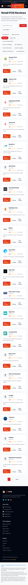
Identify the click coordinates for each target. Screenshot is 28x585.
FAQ (4, 545)
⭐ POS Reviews (7, 507)
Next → (17, 479)
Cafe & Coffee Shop (7, 47)
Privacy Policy (6, 548)
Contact (4, 543)
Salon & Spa (13, 37)
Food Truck (5, 531)
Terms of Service (7, 550)
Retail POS (4, 37)
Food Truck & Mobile (7, 44)
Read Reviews (6, 71)
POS (6, 6)
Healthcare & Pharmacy (7, 51)
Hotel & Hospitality (19, 47)
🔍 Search (23, 25)
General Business (20, 51)
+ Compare (14, 71)
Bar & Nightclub (18, 44)
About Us (5, 541)
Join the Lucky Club (16, 5)
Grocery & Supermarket (7, 41)
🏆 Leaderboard (7, 516)
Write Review (20, 71)
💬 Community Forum (8, 511)
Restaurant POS (15, 34)
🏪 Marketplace (6, 514)
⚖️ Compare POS (7, 509)
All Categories (5, 34)
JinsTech (10, 1)
